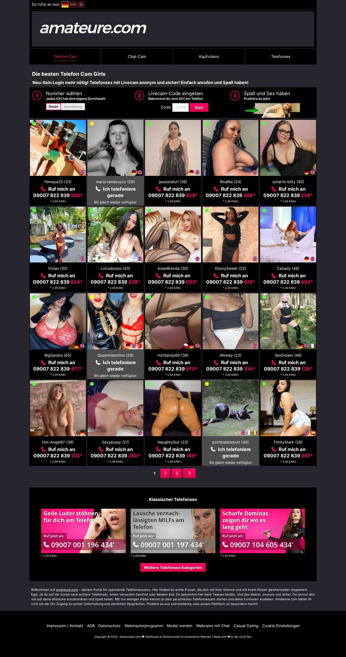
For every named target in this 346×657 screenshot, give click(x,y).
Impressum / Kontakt (65, 626)
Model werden (179, 626)
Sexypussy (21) (115, 442)
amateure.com (67, 590)
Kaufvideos (209, 56)
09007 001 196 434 (82, 544)
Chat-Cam (137, 56)
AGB (91, 626)
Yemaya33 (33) (58, 181)
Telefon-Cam (65, 56)
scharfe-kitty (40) (288, 181)
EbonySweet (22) (230, 268)
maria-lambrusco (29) (115, 181)
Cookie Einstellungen (281, 626)
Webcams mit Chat (213, 626)
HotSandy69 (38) (173, 355)
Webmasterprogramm (144, 626)
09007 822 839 (58, 195)
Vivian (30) (58, 268)
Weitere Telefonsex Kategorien (173, 567)
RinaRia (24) (230, 181)
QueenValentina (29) (115, 355)
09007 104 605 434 (261, 544)
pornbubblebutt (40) (230, 442)
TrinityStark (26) (288, 442)
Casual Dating (245, 626)
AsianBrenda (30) (172, 268)
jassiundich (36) (173, 181)
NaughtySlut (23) (173, 442)
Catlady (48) (288, 268)
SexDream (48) (288, 355)
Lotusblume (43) (115, 268)
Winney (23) (230, 355)
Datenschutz (109, 626)
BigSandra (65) (57, 355)
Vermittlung (73, 107)
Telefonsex (280, 56)
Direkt (53, 107)
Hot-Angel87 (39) (58, 442)
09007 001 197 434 (172, 544)
